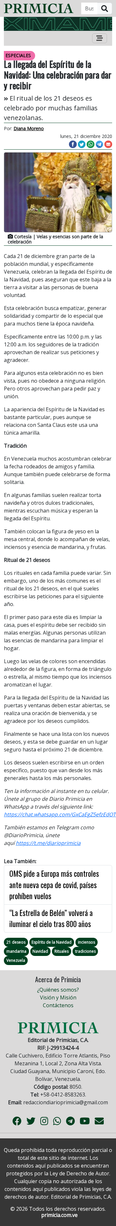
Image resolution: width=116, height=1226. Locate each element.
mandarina (16, 951)
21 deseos (15, 942)
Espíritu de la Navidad (52, 942)
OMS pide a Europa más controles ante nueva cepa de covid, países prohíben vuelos (54, 884)
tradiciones (85, 951)
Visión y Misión (58, 997)
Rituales (61, 951)
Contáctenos (58, 1005)
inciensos (86, 942)
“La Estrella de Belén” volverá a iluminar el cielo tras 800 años (51, 918)
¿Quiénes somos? (58, 989)
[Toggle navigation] (99, 38)
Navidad (40, 951)
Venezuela (15, 960)
